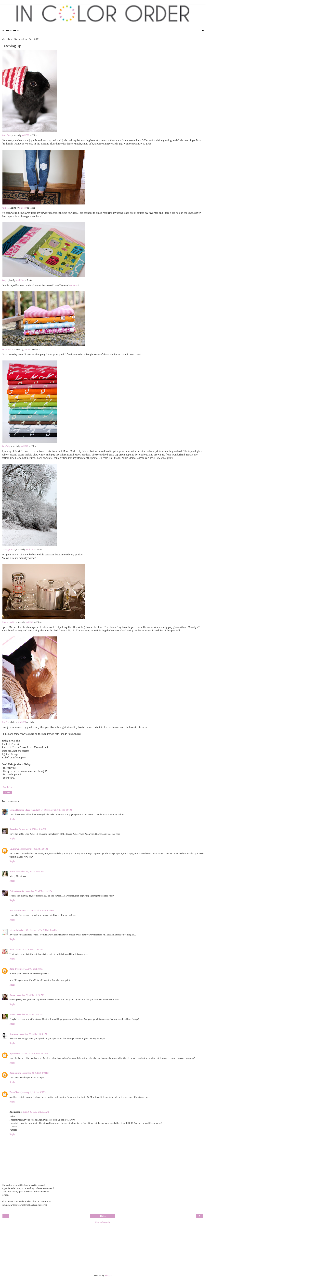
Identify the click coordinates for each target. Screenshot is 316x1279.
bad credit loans (18, 910)
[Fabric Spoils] (44, 346)
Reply (12, 819)
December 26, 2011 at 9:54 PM (43, 930)
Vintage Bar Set (8, 622)
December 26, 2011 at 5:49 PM (30, 871)
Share (7, 792)
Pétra (12, 871)
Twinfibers (15, 1092)
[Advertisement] (103, 1249)
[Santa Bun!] (30, 132)
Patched (5, 208)
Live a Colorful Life (19, 930)
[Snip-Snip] (30, 443)
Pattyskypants (17, 891)
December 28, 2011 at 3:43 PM (34, 1053)
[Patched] (44, 204)
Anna (12, 995)
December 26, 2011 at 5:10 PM (32, 829)
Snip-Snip (6, 446)
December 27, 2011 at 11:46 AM (30, 995)
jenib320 (25, 135)
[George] (30, 719)
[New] (44, 277)
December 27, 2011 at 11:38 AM (29, 969)
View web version (103, 1222)
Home (103, 1216)
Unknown (14, 849)
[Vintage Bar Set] (44, 619)
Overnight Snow (8, 550)
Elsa (12, 949)
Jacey (12, 1014)
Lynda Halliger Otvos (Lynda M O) (26, 810)
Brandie (14, 829)
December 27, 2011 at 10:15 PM (33, 1034)
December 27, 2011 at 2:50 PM (29, 1014)
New (3, 280)
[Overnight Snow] (30, 546)
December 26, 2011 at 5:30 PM (34, 849)
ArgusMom (15, 1073)
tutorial (74, 285)
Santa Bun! (6, 135)
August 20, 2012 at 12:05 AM (36, 1112)
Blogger (108, 1275)
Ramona (14, 1034)
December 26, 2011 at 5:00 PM (58, 810)
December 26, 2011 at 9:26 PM (40, 910)
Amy (12, 969)
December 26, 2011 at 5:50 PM (39, 891)
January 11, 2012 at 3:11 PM (34, 1092)
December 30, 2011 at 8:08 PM (35, 1073)
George (5, 722)
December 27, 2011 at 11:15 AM (29, 949)
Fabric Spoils (7, 349)
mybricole (15, 1053)
